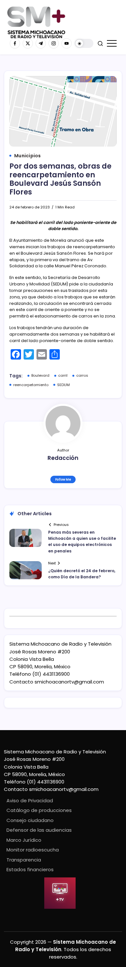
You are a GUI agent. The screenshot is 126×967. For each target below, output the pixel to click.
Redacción (63, 458)
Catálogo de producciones (39, 810)
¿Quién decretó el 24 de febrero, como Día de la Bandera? (81, 574)
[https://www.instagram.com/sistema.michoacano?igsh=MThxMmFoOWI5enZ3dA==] (53, 43)
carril (63, 375)
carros (82, 375)
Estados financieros (30, 869)
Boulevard (40, 375)
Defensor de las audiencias (39, 830)
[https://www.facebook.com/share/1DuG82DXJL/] (15, 43)
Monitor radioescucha (32, 849)
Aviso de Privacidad (29, 800)
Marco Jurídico (23, 840)
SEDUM (63, 384)
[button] (84, 43)
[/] (28, 43)
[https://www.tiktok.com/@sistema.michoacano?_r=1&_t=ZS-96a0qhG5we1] (41, 43)
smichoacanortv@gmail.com (69, 681)
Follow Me (63, 479)
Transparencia (23, 859)
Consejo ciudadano (30, 820)
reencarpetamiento (30, 384)
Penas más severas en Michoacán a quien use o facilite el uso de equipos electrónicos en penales (82, 541)
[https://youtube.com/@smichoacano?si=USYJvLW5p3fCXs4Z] (66, 43)
